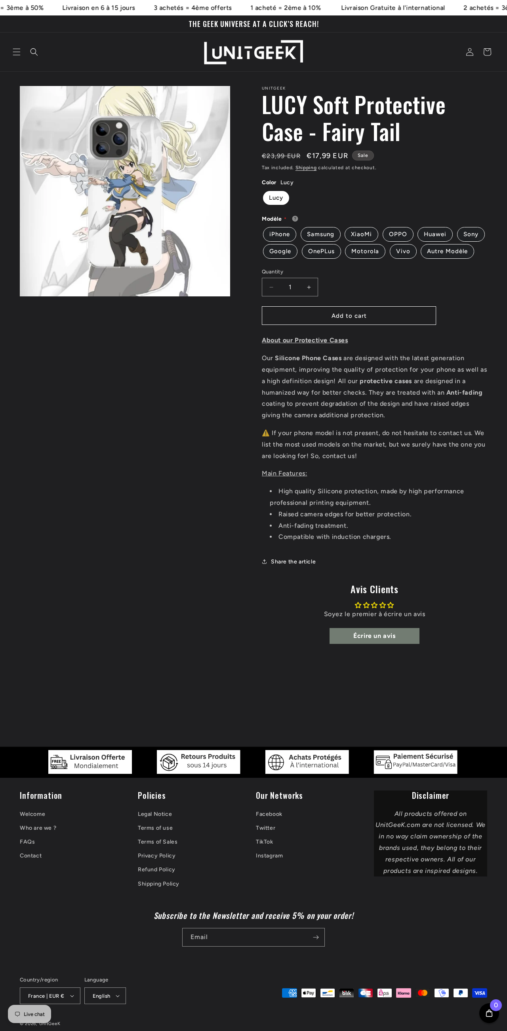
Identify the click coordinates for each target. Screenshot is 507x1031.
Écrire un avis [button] (374, 636)
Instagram (269, 855)
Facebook (269, 814)
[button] (16, 52)
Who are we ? (38, 828)
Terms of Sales (157, 841)
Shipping (306, 167)
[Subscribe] (315, 937)
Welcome (32, 814)
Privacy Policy (156, 855)
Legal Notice (155, 814)
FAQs (27, 841)
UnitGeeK (50, 1023)
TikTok (264, 841)
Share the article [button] (293, 561)
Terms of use (155, 828)
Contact (31, 855)
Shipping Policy (158, 883)
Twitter (265, 828)
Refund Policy (156, 869)
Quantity (272, 272)
